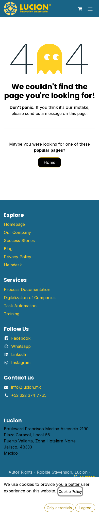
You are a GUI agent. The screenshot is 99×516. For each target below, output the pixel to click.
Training (11, 313)
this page (78, 113)
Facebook (20, 338)
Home (49, 162)
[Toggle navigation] (90, 8)
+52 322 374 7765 (28, 395)
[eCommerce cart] (80, 9)
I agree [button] (85, 508)
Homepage (14, 224)
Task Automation (20, 305)
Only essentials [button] (59, 508)
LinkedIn (19, 354)
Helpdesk (13, 264)
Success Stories (19, 240)
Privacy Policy (17, 256)
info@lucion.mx (26, 387)
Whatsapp (21, 346)
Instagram (20, 362)
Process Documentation (27, 289)
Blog (8, 248)
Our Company (17, 232)
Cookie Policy (70, 491)
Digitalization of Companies (30, 297)
